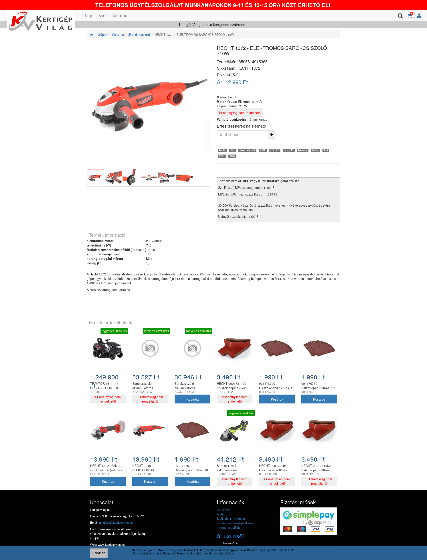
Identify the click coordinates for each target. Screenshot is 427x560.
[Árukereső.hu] (230, 538)
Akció (102, 15)
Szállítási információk (231, 518)
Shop (88, 15)
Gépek (102, 34)
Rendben (99, 553)
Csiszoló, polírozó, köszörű (131, 34)
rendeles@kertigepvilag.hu (116, 522)
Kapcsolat (120, 15)
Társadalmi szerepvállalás (235, 523)
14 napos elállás (228, 527)
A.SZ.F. (222, 514)
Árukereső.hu (230, 543)
